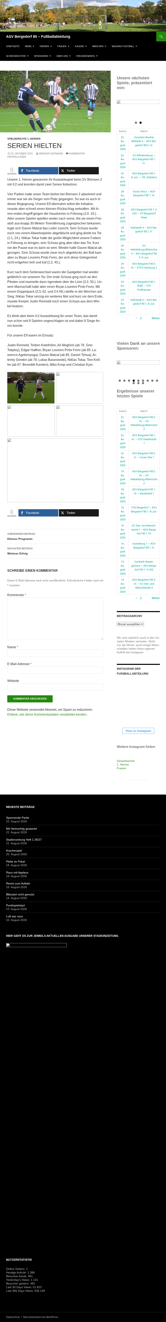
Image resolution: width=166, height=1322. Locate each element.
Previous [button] (122, 108)
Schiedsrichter (16, 56)
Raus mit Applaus (17, 872)
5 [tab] (138, 381)
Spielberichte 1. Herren (23, 138)
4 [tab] (134, 381)
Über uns (62, 56)
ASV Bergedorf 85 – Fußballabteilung (38, 37)
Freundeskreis (85, 56)
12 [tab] (143, 383)
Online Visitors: (16, 1268)
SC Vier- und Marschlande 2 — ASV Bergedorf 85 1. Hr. (143, 529)
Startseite (12, 46)
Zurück (121, 318)
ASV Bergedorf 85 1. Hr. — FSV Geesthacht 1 (144, 439)
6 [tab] (143, 381)
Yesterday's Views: (18, 1279)
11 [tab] (138, 383)
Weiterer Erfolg (20, 551)
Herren (44, 46)
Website (13, 681)
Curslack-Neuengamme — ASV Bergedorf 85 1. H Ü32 (144, 565)
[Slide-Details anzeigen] (138, 109)
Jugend (79, 46)
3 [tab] (129, 381)
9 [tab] (157, 381)
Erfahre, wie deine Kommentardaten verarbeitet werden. (47, 714)
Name (12, 647)
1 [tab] (136, 123)
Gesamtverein (126, 760)
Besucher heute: (17, 1276)
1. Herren (123, 764)
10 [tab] (134, 383)
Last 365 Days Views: (20, 1290)
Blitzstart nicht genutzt (20, 894)
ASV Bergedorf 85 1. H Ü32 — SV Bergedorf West (144, 213)
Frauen (61, 46)
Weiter (156, 318)
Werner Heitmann (51, 153)
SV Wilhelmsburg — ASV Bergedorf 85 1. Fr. (144, 159)
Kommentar (16, 595)
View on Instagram (138, 730)
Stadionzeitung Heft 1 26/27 (24, 839)
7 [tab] (148, 381)
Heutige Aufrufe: (17, 1272)
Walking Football (123, 46)
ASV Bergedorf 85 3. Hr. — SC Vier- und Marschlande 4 (144, 583)
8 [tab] (152, 381)
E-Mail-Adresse (19, 664)
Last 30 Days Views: (19, 1287)
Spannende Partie (17, 817)
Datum (123, 131)
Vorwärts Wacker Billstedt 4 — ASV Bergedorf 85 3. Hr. (143, 141)
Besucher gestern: (18, 1283)
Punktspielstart (15, 905)
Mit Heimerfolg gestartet (21, 828)
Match (144, 131)
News (28, 46)
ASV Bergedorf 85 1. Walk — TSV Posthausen (144, 285)
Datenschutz (13, 1317)
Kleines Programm (21, 536)
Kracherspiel (14, 850)
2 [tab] (140, 123)
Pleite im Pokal (15, 861)
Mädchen (97, 46)
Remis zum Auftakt (18, 883)
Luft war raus (14, 916)
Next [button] (155, 108)
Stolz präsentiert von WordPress (40, 1317)
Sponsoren (41, 56)
